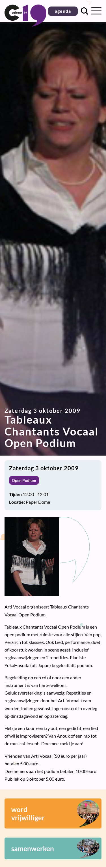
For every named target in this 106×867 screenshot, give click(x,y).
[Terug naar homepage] (25, 24)
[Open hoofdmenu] (96, 11)
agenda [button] (63, 11)
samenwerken (32, 848)
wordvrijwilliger (28, 813)
